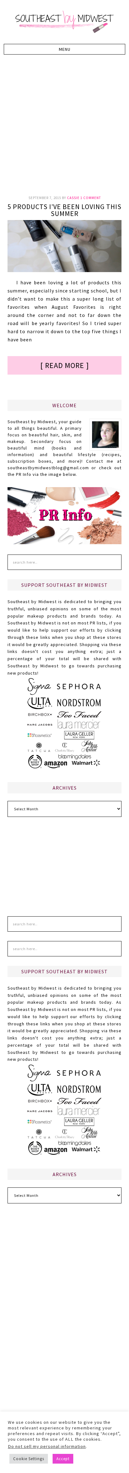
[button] (64, 49)
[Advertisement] (64, 128)
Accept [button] (63, 1458)
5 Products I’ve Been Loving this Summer (64, 210)
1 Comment (90, 198)
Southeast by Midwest (64, 22)
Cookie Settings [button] (28, 1458)
